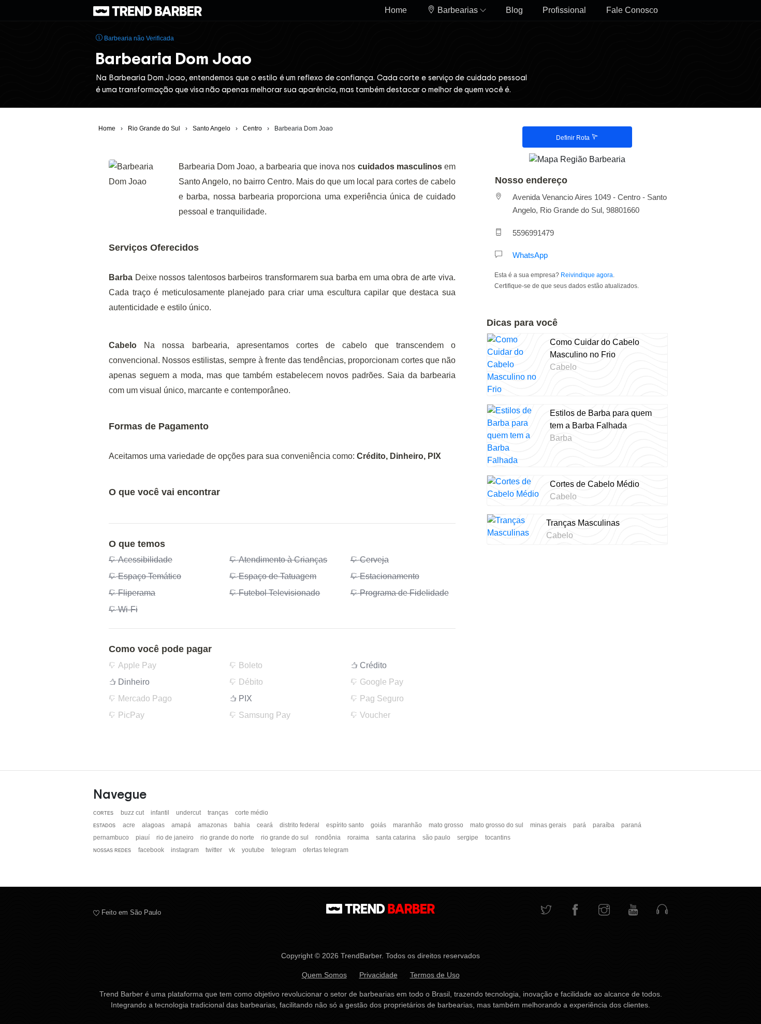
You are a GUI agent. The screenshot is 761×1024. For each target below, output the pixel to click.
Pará (580, 825)
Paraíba (604, 825)
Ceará (265, 825)
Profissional (564, 10)
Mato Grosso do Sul (497, 825)
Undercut (189, 812)
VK (233, 850)
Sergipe (468, 837)
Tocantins (497, 837)
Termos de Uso (435, 975)
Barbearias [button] (457, 10)
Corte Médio (251, 812)
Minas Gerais (549, 825)
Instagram (185, 850)
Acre (130, 825)
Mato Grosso (447, 825)
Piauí (143, 837)
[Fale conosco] (662, 910)
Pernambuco (111, 837)
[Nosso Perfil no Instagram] (604, 910)
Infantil (161, 812)
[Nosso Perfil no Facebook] (575, 910)
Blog (514, 10)
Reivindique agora (587, 275)
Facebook (152, 850)
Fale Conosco (632, 10)
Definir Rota (573, 137)
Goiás (379, 825)
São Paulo (437, 837)
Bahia (243, 825)
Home (396, 10)
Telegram (284, 850)
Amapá (182, 825)
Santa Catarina (396, 837)
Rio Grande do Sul (285, 837)
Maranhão (408, 825)
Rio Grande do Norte (228, 837)
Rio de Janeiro (175, 837)
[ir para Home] (147, 10)
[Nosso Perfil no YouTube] (633, 910)
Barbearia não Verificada (138, 38)
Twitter (215, 850)
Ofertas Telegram (325, 850)
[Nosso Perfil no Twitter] (546, 910)
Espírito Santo (345, 825)
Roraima (359, 837)
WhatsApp (530, 255)
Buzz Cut (133, 812)
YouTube (254, 850)
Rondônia (328, 837)
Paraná (631, 825)
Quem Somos (324, 975)
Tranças (219, 812)
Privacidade (378, 975)
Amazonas (213, 825)
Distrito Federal (300, 825)
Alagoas (154, 825)
